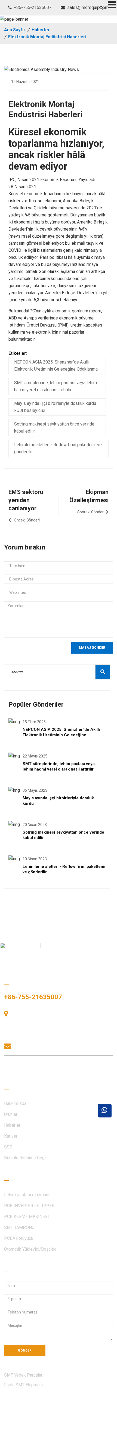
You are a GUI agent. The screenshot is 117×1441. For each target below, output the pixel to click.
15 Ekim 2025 (34, 722)
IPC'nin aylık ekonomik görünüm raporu (64, 310)
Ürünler (10, 1114)
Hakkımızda (15, 1103)
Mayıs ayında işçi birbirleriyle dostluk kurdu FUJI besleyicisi (55, 407)
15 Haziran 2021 (25, 81)
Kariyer (10, 1136)
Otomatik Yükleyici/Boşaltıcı (30, 1249)
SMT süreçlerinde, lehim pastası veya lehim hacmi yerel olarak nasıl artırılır (55, 386)
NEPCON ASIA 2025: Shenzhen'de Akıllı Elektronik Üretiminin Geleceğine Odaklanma (56, 365)
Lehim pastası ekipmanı (26, 1194)
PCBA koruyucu (18, 1238)
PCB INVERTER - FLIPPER (29, 1205)
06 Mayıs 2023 (35, 790)
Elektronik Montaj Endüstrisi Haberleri (47, 36)
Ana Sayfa (14, 29)
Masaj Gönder (92, 648)
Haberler (41, 29)
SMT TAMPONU (19, 1227)
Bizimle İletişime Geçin (26, 1157)
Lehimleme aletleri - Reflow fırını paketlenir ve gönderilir (58, 448)
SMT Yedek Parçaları (24, 1375)
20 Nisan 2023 (35, 824)
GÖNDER (25, 1350)
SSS (8, 1147)
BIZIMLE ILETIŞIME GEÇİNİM (46, 1068)
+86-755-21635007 (32, 7)
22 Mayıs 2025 (35, 756)
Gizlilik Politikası (20, 1434)
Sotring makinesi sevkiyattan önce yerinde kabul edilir (54, 427)
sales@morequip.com (88, 7)
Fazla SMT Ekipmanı (23, 1384)
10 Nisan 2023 (35, 859)
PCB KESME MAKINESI (26, 1216)
